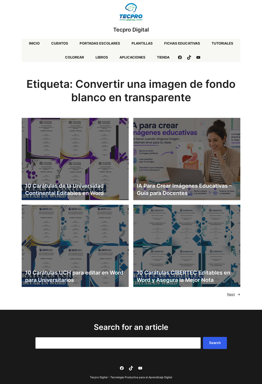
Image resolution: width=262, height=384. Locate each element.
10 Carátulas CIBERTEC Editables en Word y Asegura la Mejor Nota (183, 276)
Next (233, 294)
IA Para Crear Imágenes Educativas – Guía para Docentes (184, 189)
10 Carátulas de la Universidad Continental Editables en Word (64, 189)
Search (215, 343)
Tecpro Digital (131, 29)
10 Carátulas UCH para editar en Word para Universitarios (74, 276)
